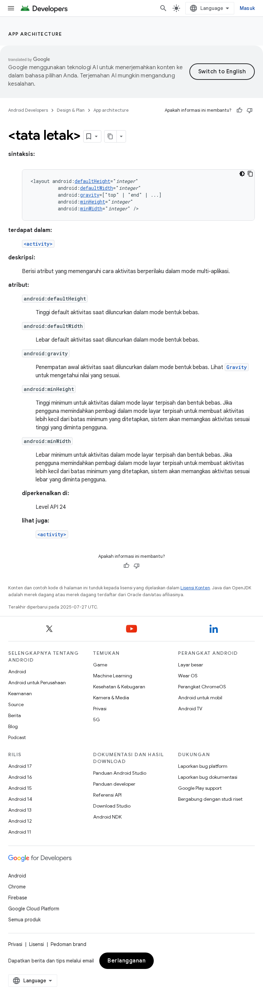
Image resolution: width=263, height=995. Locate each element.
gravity (89, 195)
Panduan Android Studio (119, 773)
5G (96, 719)
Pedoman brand (68, 944)
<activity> (38, 244)
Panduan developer (114, 784)
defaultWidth (96, 188)
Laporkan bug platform (202, 766)
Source (16, 704)
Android (17, 671)
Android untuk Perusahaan (37, 682)
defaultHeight (92, 181)
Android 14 (20, 799)
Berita (14, 715)
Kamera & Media (111, 698)
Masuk (247, 8)
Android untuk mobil (200, 698)
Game (100, 665)
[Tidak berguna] (250, 110)
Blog (13, 726)
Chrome (17, 887)
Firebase (17, 898)
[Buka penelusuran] (163, 8)
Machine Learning (112, 676)
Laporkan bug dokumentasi (207, 777)
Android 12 (20, 821)
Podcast (17, 737)
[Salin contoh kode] (250, 174)
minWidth (91, 208)
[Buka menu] (11, 8)
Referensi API (107, 795)
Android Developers (28, 110)
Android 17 (20, 766)
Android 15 (20, 788)
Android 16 (20, 777)
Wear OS (188, 676)
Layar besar (190, 665)
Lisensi (36, 944)
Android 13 (20, 810)
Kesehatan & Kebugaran (119, 687)
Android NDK (107, 817)
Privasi (100, 708)
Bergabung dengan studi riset (210, 799)
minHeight (92, 201)
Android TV (190, 708)
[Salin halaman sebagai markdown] (110, 136)
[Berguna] (239, 110)
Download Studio (111, 806)
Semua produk (24, 920)
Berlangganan (127, 960)
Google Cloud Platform (33, 909)
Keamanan (20, 693)
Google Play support (200, 788)
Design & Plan (71, 110)
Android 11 (19, 832)
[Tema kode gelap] (242, 174)
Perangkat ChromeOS (202, 687)
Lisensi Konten (195, 588)
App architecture (35, 34)
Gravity (236, 367)
